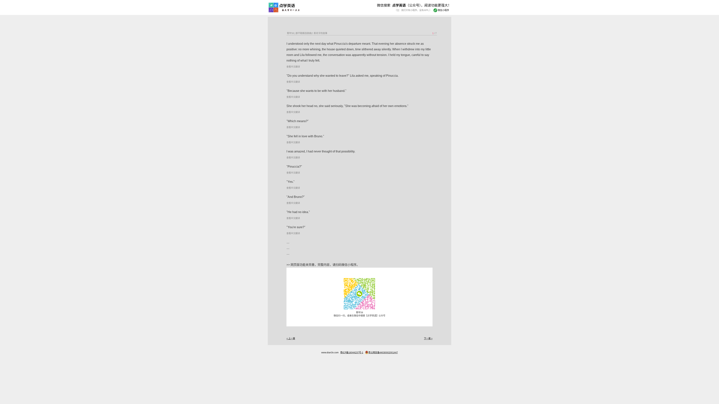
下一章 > (428, 338)
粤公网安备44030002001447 (383, 352)
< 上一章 (290, 338)
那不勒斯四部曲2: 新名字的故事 (311, 33)
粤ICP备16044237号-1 (351, 352)
